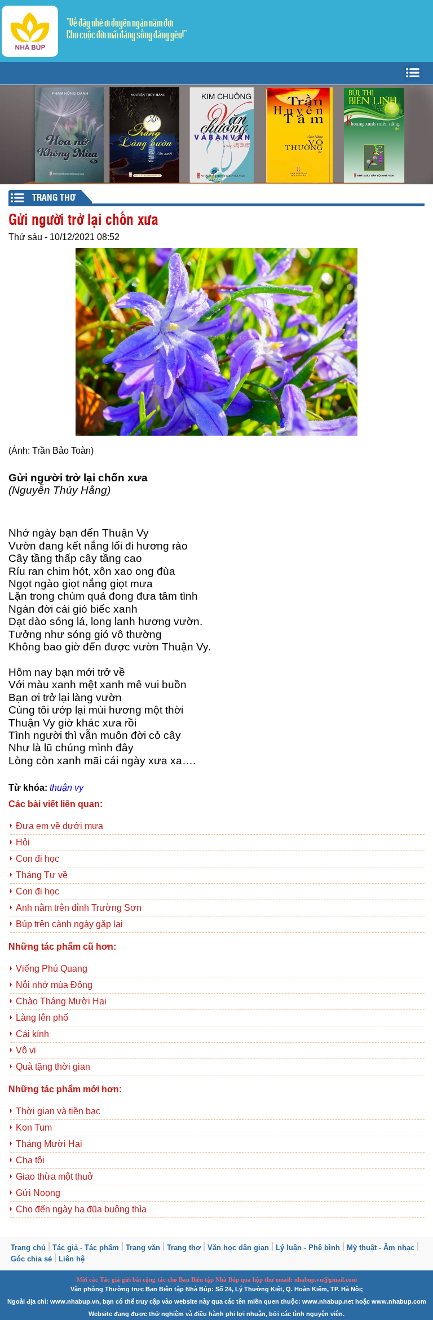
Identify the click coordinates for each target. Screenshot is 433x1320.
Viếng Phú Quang (51, 968)
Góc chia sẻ (31, 1259)
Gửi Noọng (38, 1193)
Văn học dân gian (238, 1247)
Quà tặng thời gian (53, 1066)
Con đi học (37, 858)
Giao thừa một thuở (55, 1176)
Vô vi (26, 1050)
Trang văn (143, 1247)
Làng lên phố (42, 1017)
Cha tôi (30, 1160)
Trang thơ (184, 1247)
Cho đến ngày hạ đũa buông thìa (81, 1209)
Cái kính (32, 1034)
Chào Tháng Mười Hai (61, 1001)
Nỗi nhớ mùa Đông (54, 985)
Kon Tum (34, 1127)
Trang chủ (28, 1247)
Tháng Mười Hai (49, 1144)
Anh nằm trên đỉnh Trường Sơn (79, 908)
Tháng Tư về (42, 875)
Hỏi (23, 842)
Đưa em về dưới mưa (59, 826)
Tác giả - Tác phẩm (85, 1247)
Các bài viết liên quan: (55, 804)
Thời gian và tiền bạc (58, 1111)
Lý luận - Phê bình (308, 1247)
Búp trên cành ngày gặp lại (69, 924)
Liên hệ (72, 1259)
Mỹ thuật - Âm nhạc (380, 1247)
